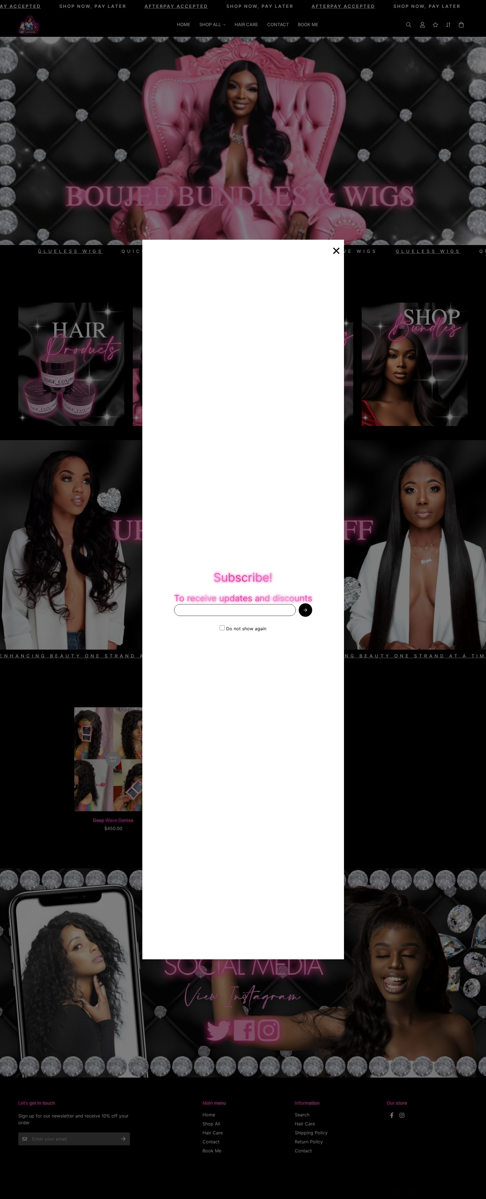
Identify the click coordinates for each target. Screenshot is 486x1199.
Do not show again (245, 628)
